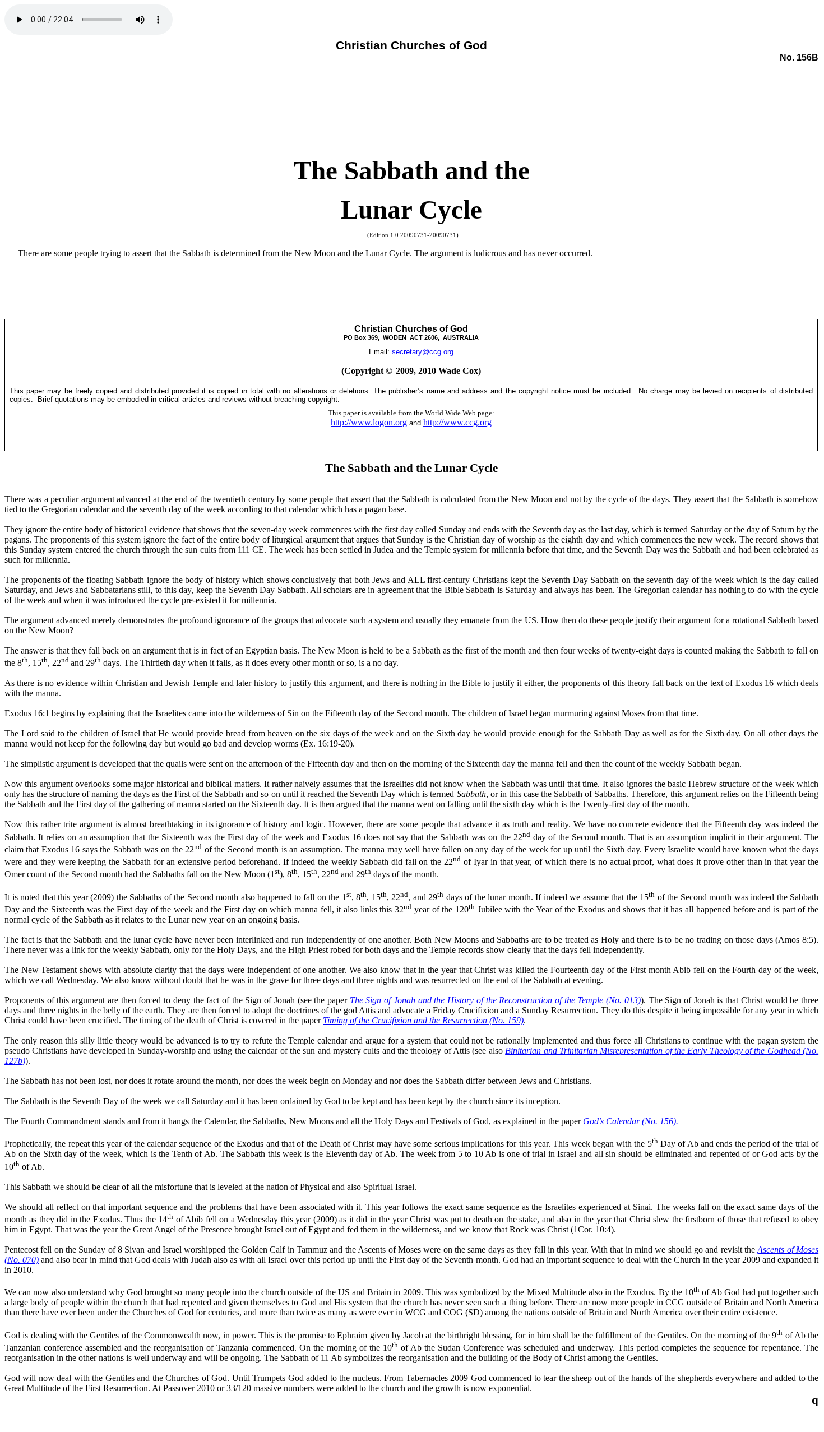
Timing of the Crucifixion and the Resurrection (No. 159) (423, 1020)
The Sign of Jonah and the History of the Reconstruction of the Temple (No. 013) (495, 1000)
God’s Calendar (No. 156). (630, 1121)
